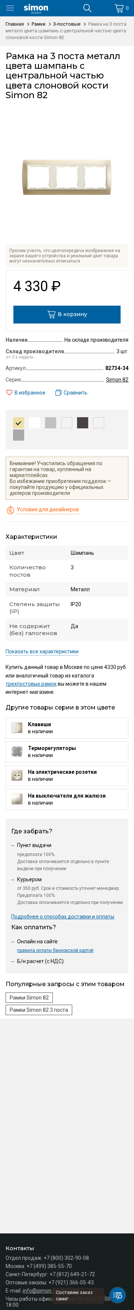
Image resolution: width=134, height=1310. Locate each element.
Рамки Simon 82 (29, 998)
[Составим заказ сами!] (117, 1295)
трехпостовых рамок (31, 684)
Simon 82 (117, 380)
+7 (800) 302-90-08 (66, 1258)
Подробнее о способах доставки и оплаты (62, 917)
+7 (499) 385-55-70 (49, 1266)
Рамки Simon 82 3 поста (39, 1010)
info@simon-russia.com (51, 1291)
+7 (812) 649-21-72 (72, 1274)
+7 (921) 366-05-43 (71, 1282)
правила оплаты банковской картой (55, 950)
